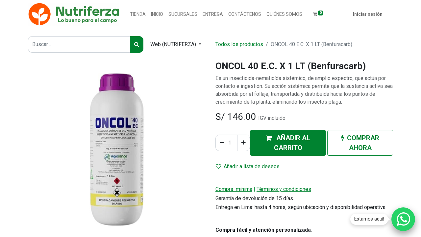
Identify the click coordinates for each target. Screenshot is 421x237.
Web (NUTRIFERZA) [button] (173, 44)
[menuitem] (137, 14)
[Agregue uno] (243, 143)
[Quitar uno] (221, 143)
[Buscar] (136, 44)
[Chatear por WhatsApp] (403, 219)
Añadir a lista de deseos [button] (252, 166)
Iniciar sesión (368, 14)
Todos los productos (239, 44)
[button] (288, 143)
